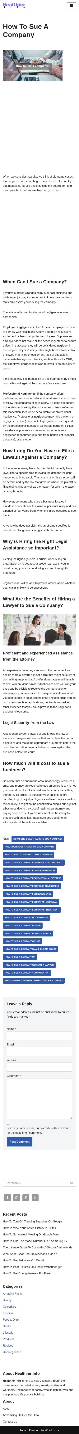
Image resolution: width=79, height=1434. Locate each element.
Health (7, 1326)
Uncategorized (12, 1352)
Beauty (7, 1300)
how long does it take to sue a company (37, 839)
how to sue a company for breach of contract (34, 862)
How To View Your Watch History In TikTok (29, 1228)
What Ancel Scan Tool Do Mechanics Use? (30, 1253)
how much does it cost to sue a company (29, 847)
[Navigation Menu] (71, 5)
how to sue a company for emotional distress (33, 878)
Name (11, 1028)
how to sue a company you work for (27, 973)
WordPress (52, 1430)
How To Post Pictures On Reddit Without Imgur (32, 1266)
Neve (23, 1430)
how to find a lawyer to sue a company (28, 854)
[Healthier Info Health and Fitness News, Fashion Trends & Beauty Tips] (14, 5)
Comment (14, 1075)
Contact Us (10, 1421)
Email (11, 1044)
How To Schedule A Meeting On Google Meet (31, 1234)
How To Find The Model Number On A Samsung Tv (35, 1241)
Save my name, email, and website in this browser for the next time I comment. (38, 1130)
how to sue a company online (22, 941)
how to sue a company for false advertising (32, 886)
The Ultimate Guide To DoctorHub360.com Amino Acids (37, 1247)
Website (12, 1060)
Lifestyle (8, 1332)
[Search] (71, 1183)
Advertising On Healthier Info (21, 1415)
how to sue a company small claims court (30, 949)
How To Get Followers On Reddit (23, 1260)
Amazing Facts (12, 1293)
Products (8, 1339)
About (6, 1408)
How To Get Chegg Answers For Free (26, 1273)
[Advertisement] (39, 133)
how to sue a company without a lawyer (29, 965)
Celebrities (9, 1306)
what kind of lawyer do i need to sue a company (34, 980)
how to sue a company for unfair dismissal (31, 902)
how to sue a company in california (26, 917)
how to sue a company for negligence (28, 894)
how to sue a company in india (23, 925)
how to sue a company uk (20, 957)
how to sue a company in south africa (28, 933)
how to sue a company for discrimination (30, 870)
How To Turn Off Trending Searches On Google (32, 1221)
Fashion (8, 1313)
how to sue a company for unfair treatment (32, 910)
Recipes (8, 1345)
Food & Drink (11, 1319)
